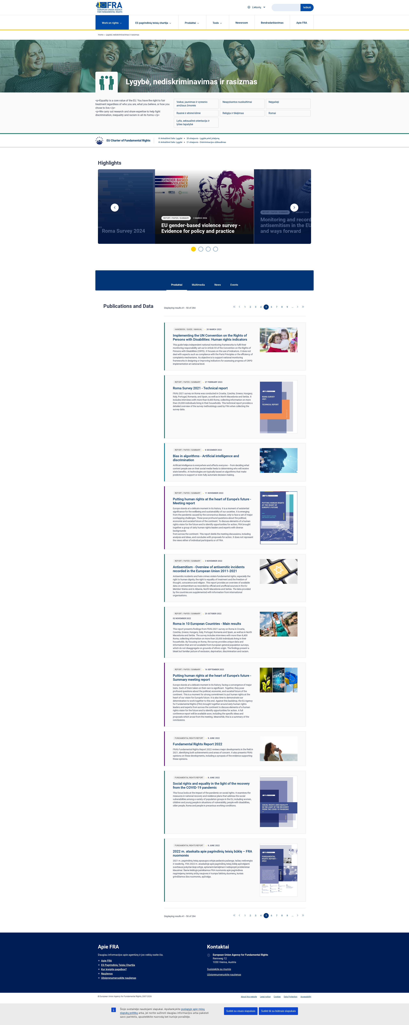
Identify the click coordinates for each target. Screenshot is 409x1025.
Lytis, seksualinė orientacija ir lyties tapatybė (193, 122)
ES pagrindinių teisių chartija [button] (151, 22)
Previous (115, 208)
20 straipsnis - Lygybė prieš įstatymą (203, 138)
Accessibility (306, 997)
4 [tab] (215, 249)
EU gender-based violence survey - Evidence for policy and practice (200, 228)
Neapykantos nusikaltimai (237, 101)
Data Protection (290, 997)
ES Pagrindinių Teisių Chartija (118, 965)
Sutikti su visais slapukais (240, 1011)
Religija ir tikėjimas (233, 113)
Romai (272, 113)
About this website (249, 997)
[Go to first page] (234, 307)
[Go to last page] (303, 307)
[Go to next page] (297, 307)
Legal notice (265, 997)
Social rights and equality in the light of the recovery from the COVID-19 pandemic (211, 785)
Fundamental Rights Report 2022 (197, 744)
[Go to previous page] (239, 307)
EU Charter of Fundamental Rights (128, 140)
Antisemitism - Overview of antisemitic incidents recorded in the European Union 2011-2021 (209, 569)
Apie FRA (301, 22)
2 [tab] (200, 249)
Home (100, 35)
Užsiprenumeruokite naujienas (118, 977)
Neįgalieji (274, 101)
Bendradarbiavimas (272, 22)
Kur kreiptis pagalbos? (114, 969)
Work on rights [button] (110, 22)
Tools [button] (216, 22)
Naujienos (107, 973)
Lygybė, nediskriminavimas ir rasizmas (122, 35)
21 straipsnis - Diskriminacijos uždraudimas (206, 142)
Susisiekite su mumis (219, 969)
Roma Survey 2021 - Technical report (200, 388)
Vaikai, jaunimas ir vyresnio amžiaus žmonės (192, 103)
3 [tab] (208, 249)
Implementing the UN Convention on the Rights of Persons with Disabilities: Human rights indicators (210, 337)
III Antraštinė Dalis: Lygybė (170, 138)
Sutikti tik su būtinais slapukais (278, 1011)
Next (294, 208)
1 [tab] (193, 249)
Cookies (277, 997)
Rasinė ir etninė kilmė (189, 113)
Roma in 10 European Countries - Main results (207, 624)
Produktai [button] (190, 22)
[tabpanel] (204, 206)
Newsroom (241, 22)
